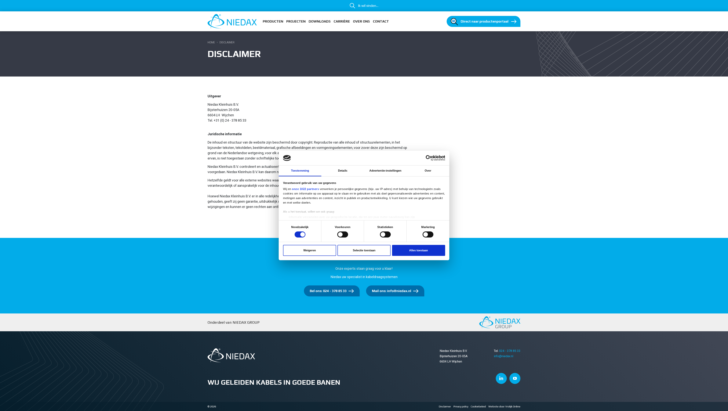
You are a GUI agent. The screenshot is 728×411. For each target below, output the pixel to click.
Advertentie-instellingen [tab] (385, 170)
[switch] (342, 234)
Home (211, 42)
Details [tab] (342, 170)
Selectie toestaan (364, 250)
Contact (381, 21)
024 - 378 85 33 (509, 351)
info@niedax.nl (503, 356)
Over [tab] (428, 170)
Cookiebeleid (478, 406)
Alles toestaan (418, 250)
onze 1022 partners (305, 189)
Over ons (361, 21)
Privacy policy (460, 406)
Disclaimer (445, 406)
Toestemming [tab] (300, 170)
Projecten (296, 21)
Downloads (320, 21)
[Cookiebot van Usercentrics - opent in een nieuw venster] (428, 158)
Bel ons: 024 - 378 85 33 (328, 291)
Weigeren (309, 250)
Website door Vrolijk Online (504, 406)
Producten (273, 21)
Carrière (342, 21)
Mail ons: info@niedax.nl (391, 291)
